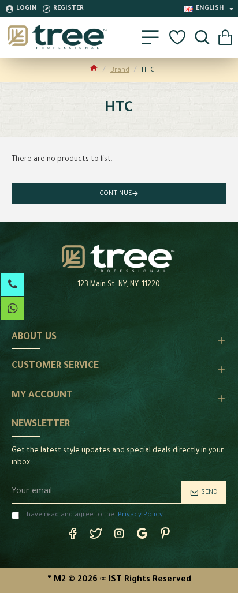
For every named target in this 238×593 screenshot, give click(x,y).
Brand (119, 70)
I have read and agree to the (93, 515)
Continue (115, 193)
